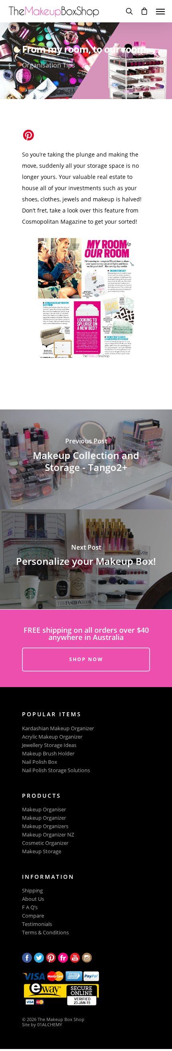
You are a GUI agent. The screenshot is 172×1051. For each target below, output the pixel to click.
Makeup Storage (41, 851)
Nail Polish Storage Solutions (56, 770)
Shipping (32, 890)
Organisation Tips (48, 65)
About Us (33, 899)
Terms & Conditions (45, 932)
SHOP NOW (86, 659)
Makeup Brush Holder (48, 753)
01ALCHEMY (49, 1024)
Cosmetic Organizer (45, 843)
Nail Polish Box (39, 762)
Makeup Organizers (45, 826)
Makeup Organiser (44, 809)
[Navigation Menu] (160, 11)
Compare (33, 915)
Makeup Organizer (44, 818)
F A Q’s (30, 907)
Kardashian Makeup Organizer (58, 728)
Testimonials (37, 924)
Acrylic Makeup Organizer (52, 736)
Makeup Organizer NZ (48, 834)
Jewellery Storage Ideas (49, 745)
